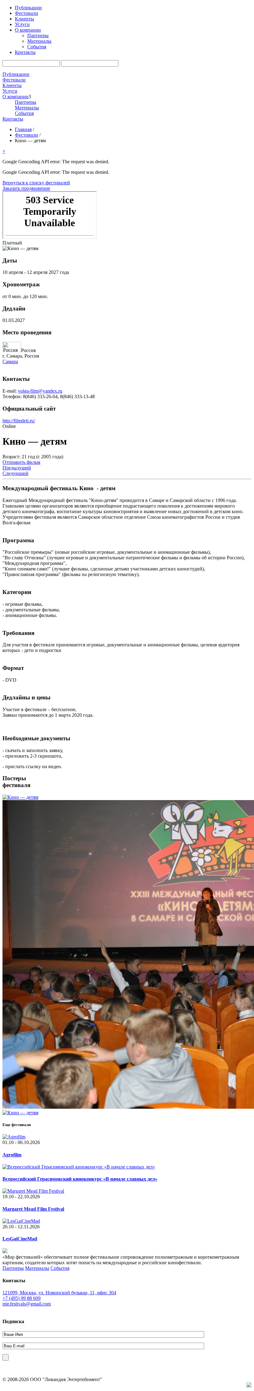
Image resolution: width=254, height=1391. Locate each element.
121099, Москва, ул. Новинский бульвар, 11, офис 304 (59, 1292)
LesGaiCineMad (19, 1238)
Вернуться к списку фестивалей (36, 182)
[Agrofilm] (13, 1136)
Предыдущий (16, 467)
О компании (28, 30)
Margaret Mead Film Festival (33, 1209)
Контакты (25, 52)
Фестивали (26, 13)
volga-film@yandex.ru (40, 391)
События (36, 46)
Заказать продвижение (26, 188)
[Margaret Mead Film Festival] (33, 1191)
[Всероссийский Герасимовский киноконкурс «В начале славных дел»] (78, 1166)
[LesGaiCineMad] (21, 1221)
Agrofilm (11, 1154)
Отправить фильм (21, 462)
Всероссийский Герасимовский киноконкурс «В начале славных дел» (79, 1179)
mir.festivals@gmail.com (26, 1303)
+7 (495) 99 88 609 (21, 1298)
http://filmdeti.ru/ (18, 420)
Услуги (22, 24)
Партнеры (38, 35)
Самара (10, 361)
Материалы (39, 41)
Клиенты (24, 18)
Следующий (15, 473)
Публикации (28, 7)
